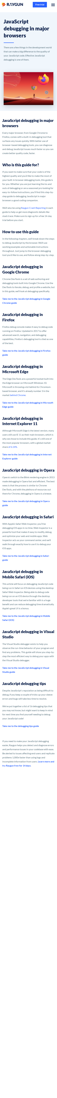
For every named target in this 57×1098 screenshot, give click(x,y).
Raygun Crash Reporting (33, 207)
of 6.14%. (13, 446)
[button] (52, 4)
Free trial (39, 4)
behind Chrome (18, 395)
